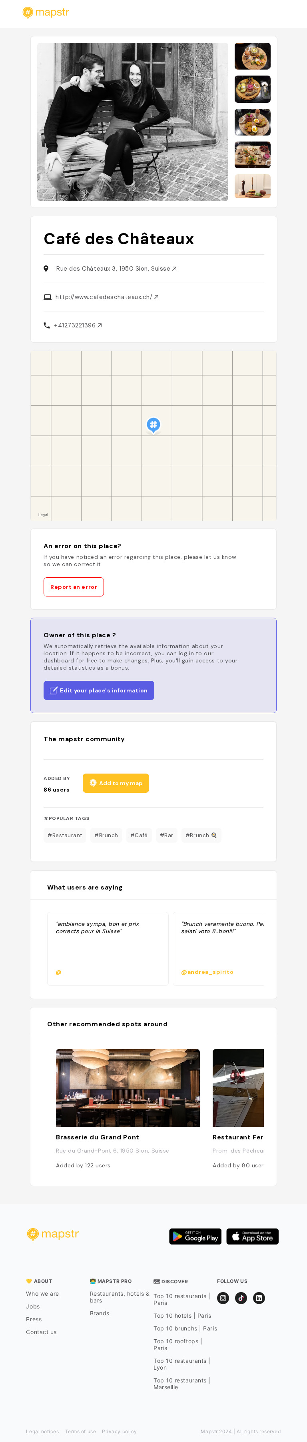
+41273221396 (76, 325)
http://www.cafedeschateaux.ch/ (105, 297)
